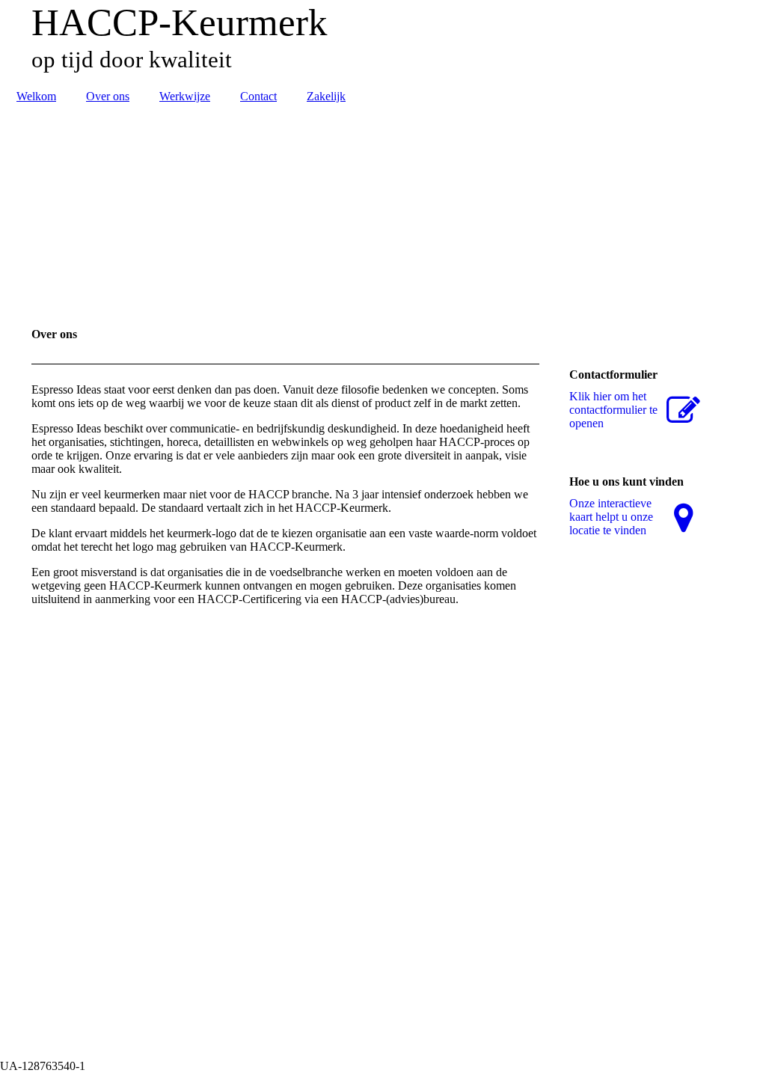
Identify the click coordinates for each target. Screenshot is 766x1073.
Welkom (36, 96)
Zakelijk (326, 96)
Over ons (107, 96)
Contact (258, 96)
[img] (383, 41)
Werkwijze (184, 96)
